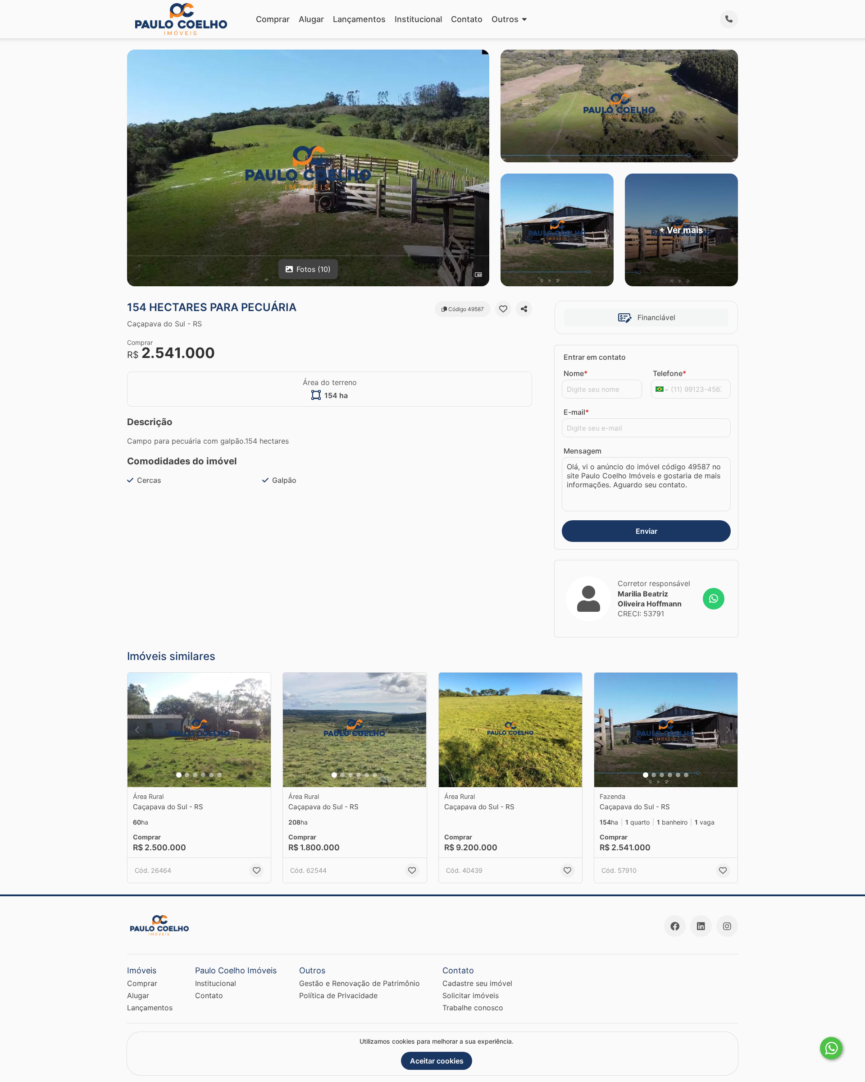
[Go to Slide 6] (219, 775)
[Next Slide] (261, 730)
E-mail (576, 412)
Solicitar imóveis (470, 995)
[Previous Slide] (136, 730)
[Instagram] (727, 926)
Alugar (311, 19)
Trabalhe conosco (472, 1007)
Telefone (669, 373)
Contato (467, 19)
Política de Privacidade (338, 995)
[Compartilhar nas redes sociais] (524, 309)
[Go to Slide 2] (187, 775)
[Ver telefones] (729, 19)
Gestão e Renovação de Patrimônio (359, 983)
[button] (199, 730)
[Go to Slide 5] (211, 775)
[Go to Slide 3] (195, 775)
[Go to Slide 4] (203, 775)
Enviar (646, 531)
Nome (575, 373)
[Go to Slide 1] (179, 775)
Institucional (418, 19)
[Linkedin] (701, 926)
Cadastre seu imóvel (477, 983)
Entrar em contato (595, 357)
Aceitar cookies (437, 1060)
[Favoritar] (503, 309)
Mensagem (582, 450)
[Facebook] (675, 926)
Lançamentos (359, 19)
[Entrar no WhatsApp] (713, 599)
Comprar (273, 19)
